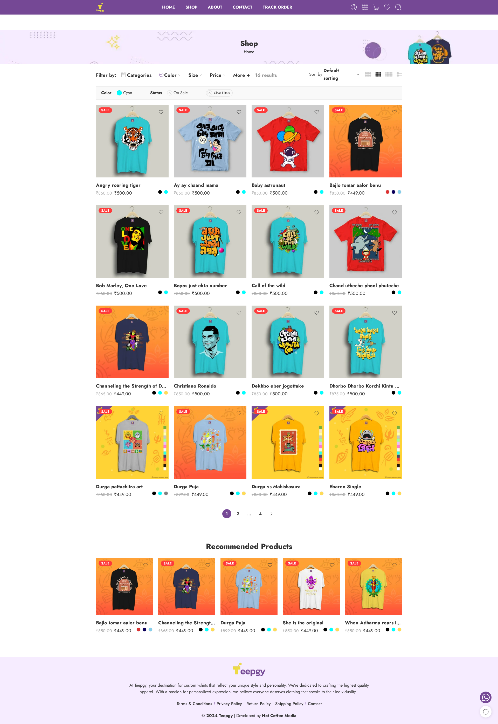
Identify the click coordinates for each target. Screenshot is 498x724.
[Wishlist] (161, 112)
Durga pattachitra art (119, 486)
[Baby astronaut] (288, 141)
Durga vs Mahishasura (276, 486)
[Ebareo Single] (365, 442)
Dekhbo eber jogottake (278, 385)
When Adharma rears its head (373, 622)
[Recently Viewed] (486, 712)
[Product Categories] (365, 7)
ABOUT (215, 7)
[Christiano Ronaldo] (210, 342)
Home (249, 52)
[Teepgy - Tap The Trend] (100, 7)
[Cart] (376, 7)
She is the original (303, 622)
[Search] (398, 7)
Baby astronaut (268, 185)
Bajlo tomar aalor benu (355, 185)
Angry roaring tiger (118, 185)
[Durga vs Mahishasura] (288, 442)
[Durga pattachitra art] (132, 442)
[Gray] (166, 493)
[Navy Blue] (393, 192)
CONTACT (242, 7)
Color (170, 75)
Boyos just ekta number (200, 285)
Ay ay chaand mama (196, 185)
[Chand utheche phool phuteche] (365, 241)
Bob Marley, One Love (121, 285)
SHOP (191, 7)
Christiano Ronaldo (195, 385)
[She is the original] (311, 586)
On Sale (181, 93)
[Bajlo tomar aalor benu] (365, 141)
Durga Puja (186, 486)
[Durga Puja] (210, 442)
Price (216, 75)
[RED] (387, 192)
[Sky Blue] (399, 192)
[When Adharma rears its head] (373, 586)
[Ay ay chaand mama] (210, 141)
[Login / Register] (353, 7)
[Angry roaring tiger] (132, 141)
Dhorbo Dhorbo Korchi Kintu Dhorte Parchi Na (365, 385)
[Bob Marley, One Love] (132, 241)
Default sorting (331, 74)
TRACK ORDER (277, 7)
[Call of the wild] (288, 241)
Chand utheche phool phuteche (364, 285)
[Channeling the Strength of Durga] (132, 342)
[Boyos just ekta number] (210, 241)
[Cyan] (166, 192)
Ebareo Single (345, 486)
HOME (168, 7)
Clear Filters (222, 93)
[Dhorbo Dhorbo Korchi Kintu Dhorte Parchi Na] (365, 342)
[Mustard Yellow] (166, 392)
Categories (139, 75)
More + (241, 75)
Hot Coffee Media (279, 716)
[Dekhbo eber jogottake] (288, 342)
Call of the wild (268, 285)
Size (193, 75)
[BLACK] (160, 192)
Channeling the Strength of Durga (132, 385)
